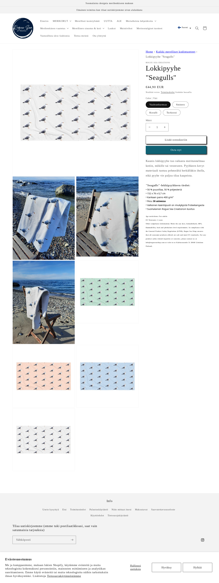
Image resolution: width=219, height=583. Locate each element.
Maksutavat (141, 509)
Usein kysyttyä (50, 509)
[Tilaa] (72, 540)
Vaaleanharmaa (158, 104)
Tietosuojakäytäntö (118, 515)
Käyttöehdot (97, 515)
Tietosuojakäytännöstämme (64, 576)
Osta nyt (176, 149)
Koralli (153, 112)
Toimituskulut (168, 92)
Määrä (149, 120)
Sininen (180, 104)
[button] (62, 21)
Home (149, 51)
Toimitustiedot (78, 509)
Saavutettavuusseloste (163, 509)
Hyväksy (166, 567)
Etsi (64, 509)
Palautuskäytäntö (98, 509)
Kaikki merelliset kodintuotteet (175, 51)
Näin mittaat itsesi (121, 509)
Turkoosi (172, 112)
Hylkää (197, 567)
